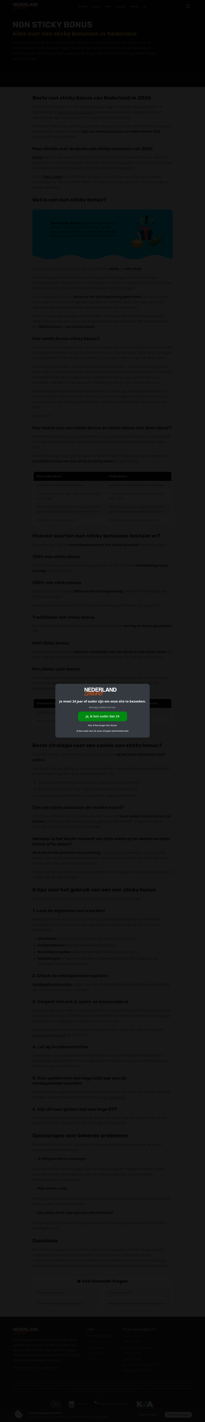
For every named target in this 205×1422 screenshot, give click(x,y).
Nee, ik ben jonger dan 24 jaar (102, 725)
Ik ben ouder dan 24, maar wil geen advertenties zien (102, 730)
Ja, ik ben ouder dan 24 (102, 716)
